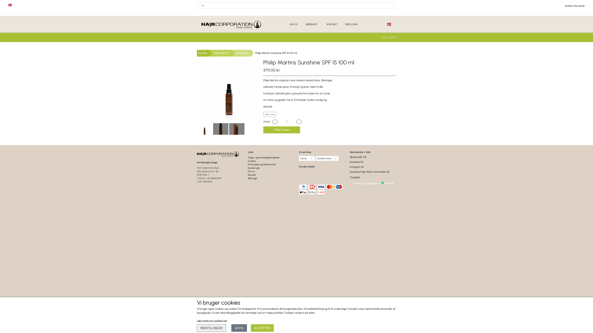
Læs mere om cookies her (212, 320)
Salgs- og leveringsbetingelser (264, 157)
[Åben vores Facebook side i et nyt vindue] (303, 175)
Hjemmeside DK (358, 156)
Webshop (311, 24)
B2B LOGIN (389, 37)
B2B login (351, 24)
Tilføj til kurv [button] (281, 130)
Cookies (252, 161)
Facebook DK (356, 162)
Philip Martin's (221, 53)
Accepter (262, 328)
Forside (202, 53)
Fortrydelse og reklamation (262, 164)
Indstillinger (211, 328)
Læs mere (270, 114)
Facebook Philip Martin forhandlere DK (369, 172)
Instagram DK (357, 167)
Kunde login (254, 168)
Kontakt (332, 24)
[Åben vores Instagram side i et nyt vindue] (313, 175)
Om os (294, 24)
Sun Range (242, 53)
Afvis (239, 328)
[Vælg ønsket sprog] (10, 5)
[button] (275, 122)
